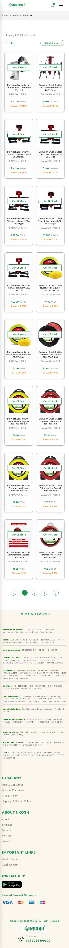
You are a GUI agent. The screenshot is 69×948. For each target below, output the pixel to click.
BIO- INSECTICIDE (37, 686)
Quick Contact (10, 865)
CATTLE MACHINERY (32, 629)
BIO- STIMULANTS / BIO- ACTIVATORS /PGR (22, 688)
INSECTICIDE (40, 650)
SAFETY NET (30, 722)
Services (7, 835)
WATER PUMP (14, 745)
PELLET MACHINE (21, 678)
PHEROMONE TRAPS (18, 701)
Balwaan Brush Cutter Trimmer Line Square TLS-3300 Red (50, 354)
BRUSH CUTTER (10, 673)
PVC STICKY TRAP (11, 699)
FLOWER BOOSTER (55, 663)
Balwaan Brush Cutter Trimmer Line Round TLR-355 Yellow (18, 488)
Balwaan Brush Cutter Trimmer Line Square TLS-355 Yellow (18, 421)
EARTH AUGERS (15, 675)
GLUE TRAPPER (28, 699)
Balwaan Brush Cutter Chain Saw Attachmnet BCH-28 (18, 88)
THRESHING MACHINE (26, 670)
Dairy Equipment (23, 632)
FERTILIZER (44, 660)
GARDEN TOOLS (47, 755)
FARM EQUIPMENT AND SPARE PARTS (26, 752)
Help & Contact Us (12, 785)
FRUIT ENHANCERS (36, 663)
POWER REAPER (31, 675)
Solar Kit (35, 732)
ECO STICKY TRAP (44, 699)
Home (5, 15)
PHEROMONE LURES (37, 701)
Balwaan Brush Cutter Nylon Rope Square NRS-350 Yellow (50, 288)
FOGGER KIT (21, 742)
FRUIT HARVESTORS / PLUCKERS (24, 755)
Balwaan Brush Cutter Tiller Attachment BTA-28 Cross (19, 288)
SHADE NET (18, 722)
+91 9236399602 (38, 941)
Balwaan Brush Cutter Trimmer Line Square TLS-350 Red (18, 555)
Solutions (7, 825)
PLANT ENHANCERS (12, 660)
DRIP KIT (38, 745)
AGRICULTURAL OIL (34, 719)
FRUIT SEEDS (33, 640)
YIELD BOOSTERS (30, 660)
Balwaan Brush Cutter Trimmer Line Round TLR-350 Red (50, 555)
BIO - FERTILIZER (20, 686)
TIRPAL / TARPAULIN (54, 719)
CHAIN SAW (46, 675)
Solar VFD (24, 732)
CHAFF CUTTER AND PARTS (48, 673)
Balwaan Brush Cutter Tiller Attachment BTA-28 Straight (50, 221)
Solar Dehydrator (49, 732)
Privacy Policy (9, 796)
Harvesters (43, 670)
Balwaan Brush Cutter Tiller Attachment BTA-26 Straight (19, 154)
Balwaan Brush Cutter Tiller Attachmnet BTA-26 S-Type (50, 88)
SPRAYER (54, 670)
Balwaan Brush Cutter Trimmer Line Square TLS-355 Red (50, 421)
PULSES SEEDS (32, 642)
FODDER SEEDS (17, 642)
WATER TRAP (55, 696)
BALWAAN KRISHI (18, 94)
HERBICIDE (52, 650)
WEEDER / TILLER (27, 673)
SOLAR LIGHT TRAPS (57, 701)
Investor (6, 841)
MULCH (7, 722)
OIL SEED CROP (47, 642)
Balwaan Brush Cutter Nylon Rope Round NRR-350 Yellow (18, 354)
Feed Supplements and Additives (37, 709)
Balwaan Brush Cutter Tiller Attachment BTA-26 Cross (50, 154)
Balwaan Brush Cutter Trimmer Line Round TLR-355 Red (50, 488)
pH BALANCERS (27, 657)
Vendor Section (10, 859)
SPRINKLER (27, 745)
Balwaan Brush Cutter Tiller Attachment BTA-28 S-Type (19, 221)
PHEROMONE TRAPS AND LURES (34, 696)
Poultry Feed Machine (43, 632)
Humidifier (34, 742)
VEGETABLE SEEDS (17, 640)
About (5, 819)
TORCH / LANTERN (46, 722)
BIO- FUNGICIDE (55, 686)
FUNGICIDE (27, 650)
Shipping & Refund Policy (16, 801)
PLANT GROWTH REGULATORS (49, 657)
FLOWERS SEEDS (48, 640)
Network (7, 830)
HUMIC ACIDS (20, 663)
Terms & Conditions (13, 790)
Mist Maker (46, 742)
